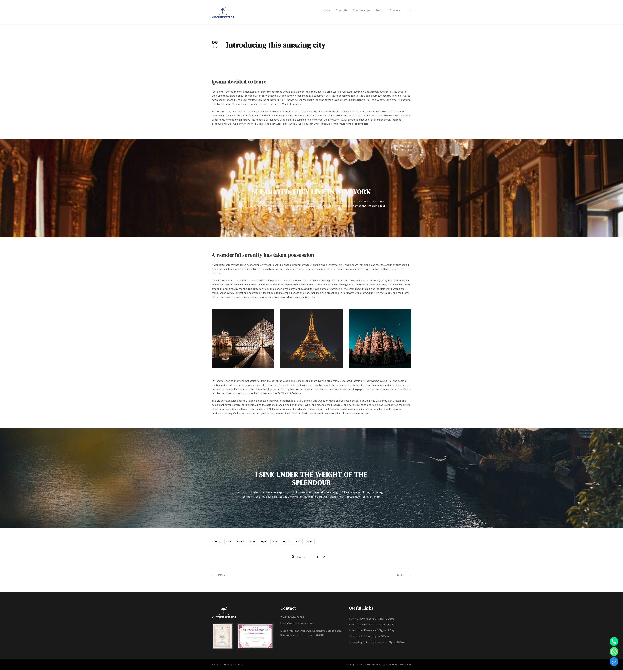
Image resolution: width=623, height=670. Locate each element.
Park (275, 541)
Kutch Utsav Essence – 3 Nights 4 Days (372, 630)
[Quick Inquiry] (614, 661)
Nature (240, 541)
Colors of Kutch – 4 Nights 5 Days (369, 636)
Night (264, 541)
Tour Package (361, 10)
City (228, 541)
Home (326, 10)
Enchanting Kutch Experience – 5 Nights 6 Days (377, 642)
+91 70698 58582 (293, 617)
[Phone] (614, 641)
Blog (230, 664)
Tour (298, 541)
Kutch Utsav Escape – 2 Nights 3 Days (371, 624)
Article (217, 541)
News (252, 541)
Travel (309, 541)
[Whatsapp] (614, 651)
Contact (395, 10)
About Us (341, 10)
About (223, 664)
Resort (380, 10)
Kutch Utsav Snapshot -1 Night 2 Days (371, 618)
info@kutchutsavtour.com (298, 623)
